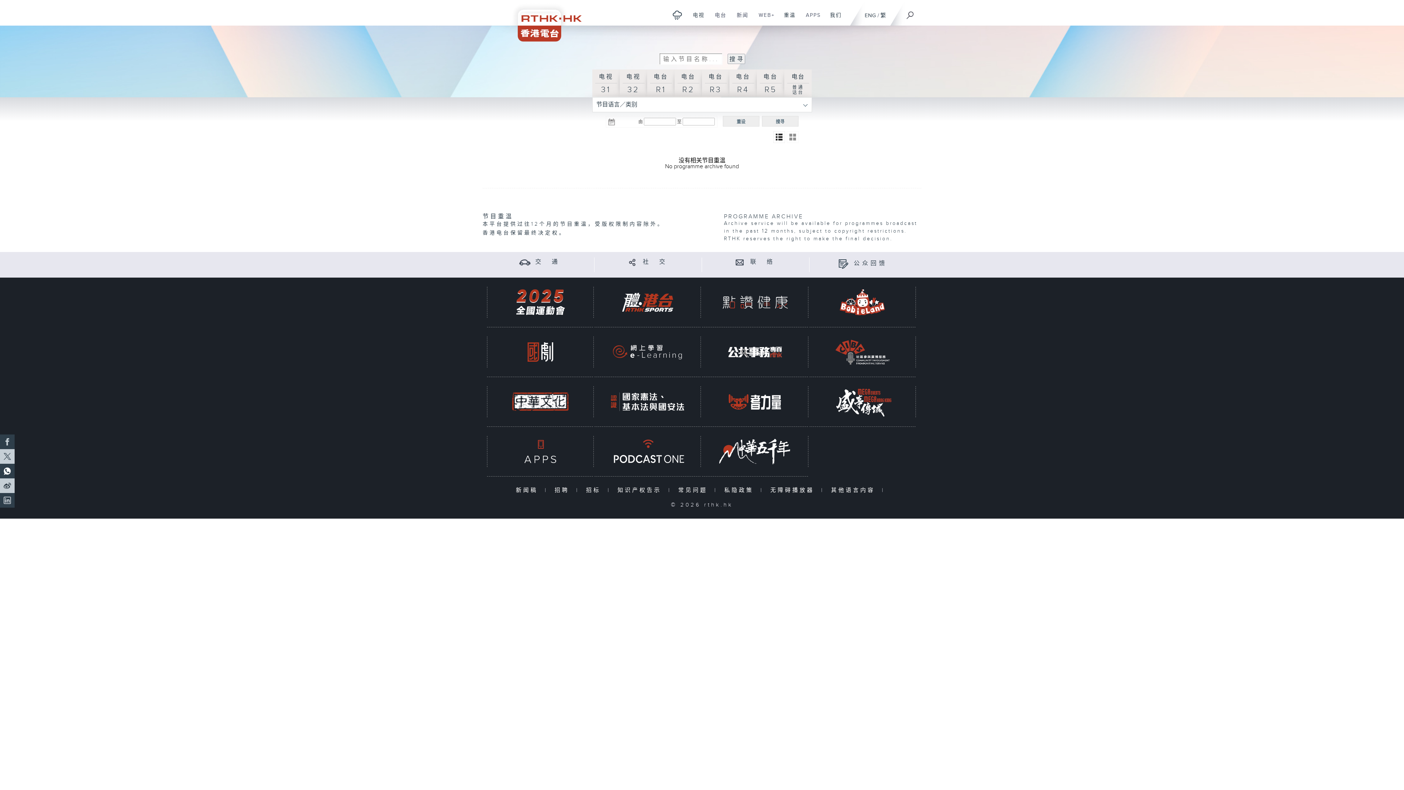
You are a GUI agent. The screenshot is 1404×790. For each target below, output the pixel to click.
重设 (741, 121)
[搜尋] (910, 13)
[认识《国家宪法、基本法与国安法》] (647, 401)
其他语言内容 (854, 490)
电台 (717, 19)
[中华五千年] (755, 451)
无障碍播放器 (794, 490)
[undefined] (677, 15)
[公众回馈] (843, 263)
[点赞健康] (755, 302)
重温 (787, 19)
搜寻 (780, 121)
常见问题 (694, 490)
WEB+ (764, 19)
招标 (595, 490)
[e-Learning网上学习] (647, 352)
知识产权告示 (641, 490)
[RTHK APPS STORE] (540, 451)
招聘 (564, 490)
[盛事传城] (862, 401)
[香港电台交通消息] (524, 262)
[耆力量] (755, 401)
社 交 (655, 262)
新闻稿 (528, 490)
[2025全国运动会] (540, 302)
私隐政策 (740, 490)
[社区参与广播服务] (862, 352)
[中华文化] (540, 401)
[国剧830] (540, 352)
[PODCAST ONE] (647, 451)
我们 (833, 19)
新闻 (739, 19)
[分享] (632, 262)
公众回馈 (870, 263)
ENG (870, 15)
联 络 (762, 262)
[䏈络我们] (739, 262)
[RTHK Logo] (545, 21)
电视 (696, 19)
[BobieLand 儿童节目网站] (862, 302)
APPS (810, 19)
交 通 (547, 262)
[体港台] (647, 302)
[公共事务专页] (755, 352)
